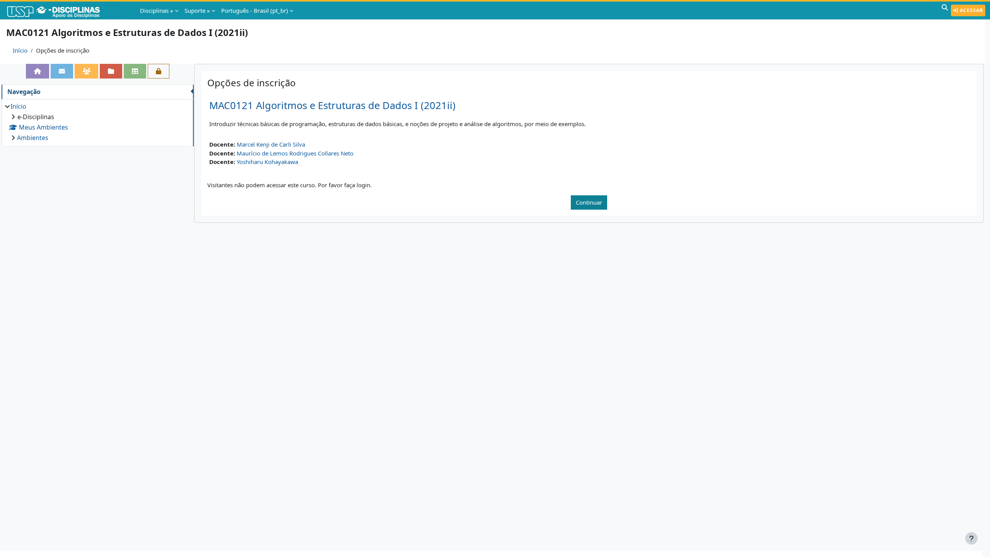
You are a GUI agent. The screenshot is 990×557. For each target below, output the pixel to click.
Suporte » (197, 10)
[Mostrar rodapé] (971, 538)
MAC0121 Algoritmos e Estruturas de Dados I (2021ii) (332, 105)
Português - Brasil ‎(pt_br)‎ (254, 10)
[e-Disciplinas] (65, 10)
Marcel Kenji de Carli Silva (271, 144)
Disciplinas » (156, 10)
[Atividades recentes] (111, 71)
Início (20, 50)
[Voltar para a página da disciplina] (37, 71)
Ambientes (32, 137)
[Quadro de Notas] (135, 71)
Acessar (970, 10)
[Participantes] (87, 71)
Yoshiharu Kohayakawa (267, 162)
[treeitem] (97, 122)
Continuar (589, 202)
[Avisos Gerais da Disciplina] (62, 71)
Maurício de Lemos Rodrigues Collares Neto (295, 153)
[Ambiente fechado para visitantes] (158, 71)
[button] (945, 10)
